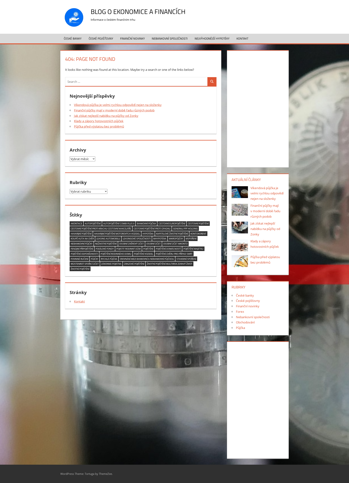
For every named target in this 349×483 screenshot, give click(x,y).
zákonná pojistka (111, 263)
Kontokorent (198, 233)
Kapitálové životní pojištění (172, 233)
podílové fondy (105, 248)
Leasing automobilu (108, 238)
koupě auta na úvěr (82, 238)
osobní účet (153, 243)
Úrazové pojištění (134, 263)
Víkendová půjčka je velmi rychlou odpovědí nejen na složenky (118, 105)
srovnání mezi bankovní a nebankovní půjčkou (147, 258)
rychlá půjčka (109, 258)
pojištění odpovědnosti (84, 253)
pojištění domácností (168, 248)
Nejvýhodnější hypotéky (212, 38)
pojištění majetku (193, 248)
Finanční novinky (132, 38)
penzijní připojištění (82, 248)
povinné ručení (79, 258)
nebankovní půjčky (82, 243)
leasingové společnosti (137, 238)
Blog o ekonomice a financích (138, 12)
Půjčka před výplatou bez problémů (99, 126)
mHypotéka (159, 238)
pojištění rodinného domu (116, 253)
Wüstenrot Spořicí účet (85, 263)
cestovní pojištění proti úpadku (152, 228)
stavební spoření (186, 258)
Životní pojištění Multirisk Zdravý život (169, 263)
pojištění (148, 248)
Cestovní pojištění (198, 223)
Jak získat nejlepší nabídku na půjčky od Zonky (106, 116)
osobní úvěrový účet (131, 243)
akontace (76, 223)
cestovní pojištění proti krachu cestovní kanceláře (101, 228)
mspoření (191, 238)
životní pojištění (80, 268)
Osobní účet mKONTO (175, 243)
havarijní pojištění (81, 233)
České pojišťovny (101, 38)
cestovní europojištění (172, 223)
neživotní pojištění (106, 243)
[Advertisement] (258, 108)
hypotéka (148, 233)
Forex (240, 311)
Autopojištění (93, 223)
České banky (73, 38)
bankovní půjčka (146, 223)
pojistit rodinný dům (128, 248)
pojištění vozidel (143, 253)
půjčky (94, 258)
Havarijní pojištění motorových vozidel (117, 233)
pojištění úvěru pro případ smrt (174, 253)
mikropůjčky (176, 238)
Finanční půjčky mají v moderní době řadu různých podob (114, 110)
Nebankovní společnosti (170, 38)
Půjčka (240, 328)
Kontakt (242, 38)
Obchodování (245, 322)
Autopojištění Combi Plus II (118, 223)
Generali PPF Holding (185, 228)
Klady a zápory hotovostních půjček (98, 121)
